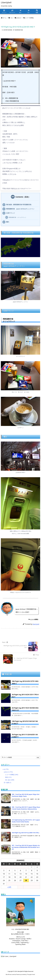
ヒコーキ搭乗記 (29, 18)
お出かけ (18, 18)
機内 (7, 222)
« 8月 (9, 887)
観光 (8, 777)
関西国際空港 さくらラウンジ (16, 217)
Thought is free (31, 974)
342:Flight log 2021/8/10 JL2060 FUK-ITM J (25, 833)
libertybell (36, 624)
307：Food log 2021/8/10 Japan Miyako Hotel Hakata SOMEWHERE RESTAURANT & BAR (26, 847)
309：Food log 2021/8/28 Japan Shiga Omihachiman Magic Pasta (25, 795)
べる (11, 18)
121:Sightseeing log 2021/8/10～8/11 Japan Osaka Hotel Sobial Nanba (26, 821)
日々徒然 (7, 782)
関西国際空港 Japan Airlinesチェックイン (20, 209)
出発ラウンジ (10, 213)
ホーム (4, 18)
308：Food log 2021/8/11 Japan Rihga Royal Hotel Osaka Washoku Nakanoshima (26, 808)
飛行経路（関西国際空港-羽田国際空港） (19, 205)
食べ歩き (9, 780)
